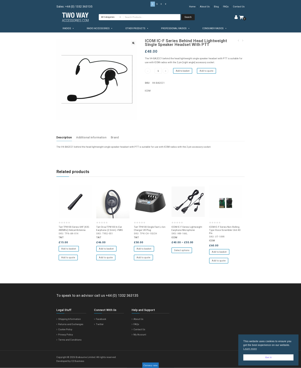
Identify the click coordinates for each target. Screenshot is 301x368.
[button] (133, 43)
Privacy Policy (65, 334)
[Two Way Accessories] (75, 16)
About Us (205, 6)
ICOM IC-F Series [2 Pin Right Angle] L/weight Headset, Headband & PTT (238, 40)
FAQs (226, 6)
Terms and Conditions (70, 340)
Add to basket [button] (68, 248)
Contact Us (239, 6)
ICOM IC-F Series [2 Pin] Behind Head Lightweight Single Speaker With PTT (242, 40)
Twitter (99, 324)
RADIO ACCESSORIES (98, 28)
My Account (139, 334)
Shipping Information (69, 319)
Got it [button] (268, 357)
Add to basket (183, 71)
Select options (181, 250)
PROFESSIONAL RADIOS (174, 28)
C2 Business (77, 361)
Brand (115, 137)
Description (64, 137)
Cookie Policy (65, 329)
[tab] (66, 137)
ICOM (147, 90)
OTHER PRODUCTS (135, 28)
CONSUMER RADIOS (213, 28)
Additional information (91, 137)
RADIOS (67, 28)
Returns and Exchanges (70, 324)
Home (192, 6)
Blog (216, 6)
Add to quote (206, 71)
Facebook (100, 319)
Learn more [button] (250, 348)
